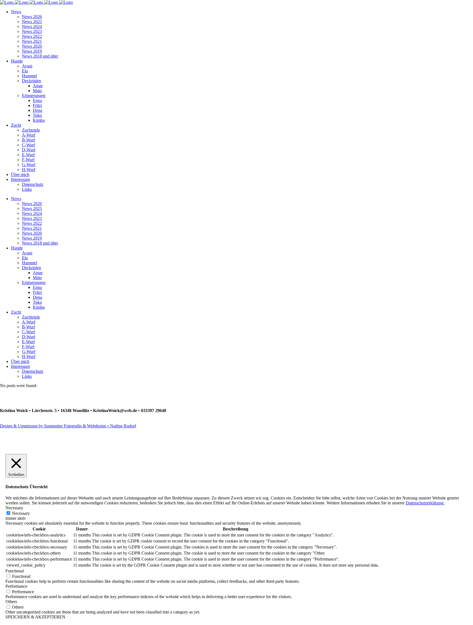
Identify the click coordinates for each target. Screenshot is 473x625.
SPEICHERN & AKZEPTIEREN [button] (35, 617)
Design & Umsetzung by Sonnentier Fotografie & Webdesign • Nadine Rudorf (68, 426)
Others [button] (11, 601)
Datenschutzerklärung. (425, 503)
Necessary (21, 513)
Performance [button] (16, 586)
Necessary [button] (14, 507)
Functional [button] (14, 571)
